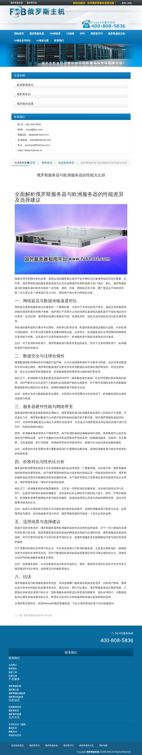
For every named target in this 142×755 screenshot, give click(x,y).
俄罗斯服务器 (16, 2)
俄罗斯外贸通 (25, 104)
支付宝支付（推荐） (18, 724)
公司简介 (13, 664)
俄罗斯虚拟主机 (86, 745)
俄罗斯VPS (68, 745)
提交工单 (13, 672)
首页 (32, 162)
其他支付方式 (15, 735)
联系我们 (71, 652)
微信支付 (13, 727)
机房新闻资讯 (25, 85)
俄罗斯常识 (24, 94)
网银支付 (13, 731)
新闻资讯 (47, 162)
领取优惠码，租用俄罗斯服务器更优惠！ (95, 2)
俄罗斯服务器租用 (17, 693)
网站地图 (103, 745)
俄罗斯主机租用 (16, 696)
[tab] (71, 75)
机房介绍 (13, 675)
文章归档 (19, 75)
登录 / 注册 (127, 2)
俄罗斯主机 (32, 2)
